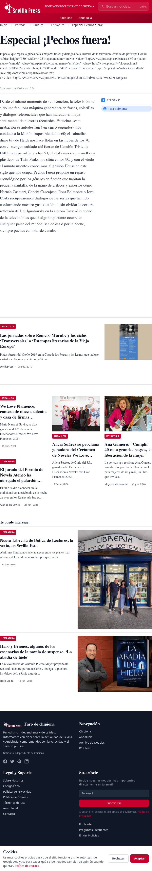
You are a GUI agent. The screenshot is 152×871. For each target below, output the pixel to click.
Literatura (57, 25)
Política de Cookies (15, 797)
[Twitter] (12, 761)
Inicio (3, 25)
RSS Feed (85, 748)
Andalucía (85, 18)
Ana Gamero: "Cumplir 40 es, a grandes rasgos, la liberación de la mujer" (128, 449)
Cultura (38, 25)
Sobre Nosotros (13, 780)
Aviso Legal (10, 808)
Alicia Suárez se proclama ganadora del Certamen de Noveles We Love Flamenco (75, 452)
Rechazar (118, 858)
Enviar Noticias (89, 835)
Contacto (9, 814)
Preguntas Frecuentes (93, 830)
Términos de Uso (14, 803)
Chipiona (66, 18)
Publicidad (86, 824)
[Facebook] (5, 761)
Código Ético (11, 786)
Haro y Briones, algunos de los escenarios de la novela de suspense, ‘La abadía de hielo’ (36, 651)
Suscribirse (114, 803)
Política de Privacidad (17, 791)
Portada (20, 25)
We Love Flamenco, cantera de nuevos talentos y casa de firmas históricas (23, 414)
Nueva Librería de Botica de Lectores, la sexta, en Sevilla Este (36, 543)
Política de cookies (27, 866)
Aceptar (139, 858)
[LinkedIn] (26, 761)
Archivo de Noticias (92, 742)
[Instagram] (19, 761)
